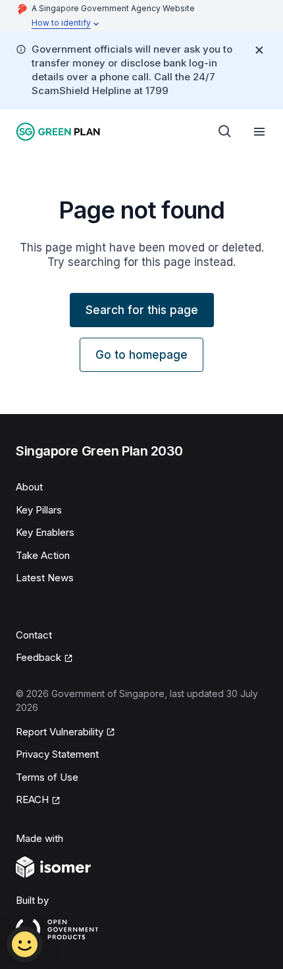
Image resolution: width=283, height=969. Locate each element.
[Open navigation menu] (259, 131)
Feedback (38, 657)
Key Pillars (39, 510)
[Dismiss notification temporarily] (259, 50)
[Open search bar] (225, 131)
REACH (32, 799)
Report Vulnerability (59, 731)
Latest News (45, 577)
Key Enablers (45, 532)
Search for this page (142, 310)
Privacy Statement (57, 754)
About (29, 487)
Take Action (43, 555)
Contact (34, 635)
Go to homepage (141, 354)
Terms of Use (47, 777)
